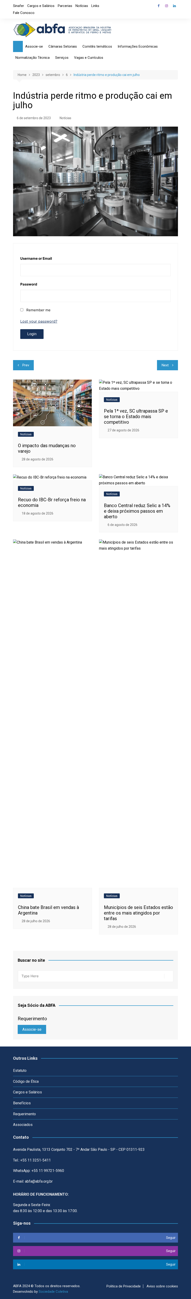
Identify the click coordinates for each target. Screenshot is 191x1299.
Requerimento (24, 1114)
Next (165, 365)
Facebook (158, 5)
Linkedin (174, 5)
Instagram (166, 5)
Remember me (38, 310)
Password (28, 284)
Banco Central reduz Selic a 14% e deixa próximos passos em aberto (137, 511)
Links (95, 6)
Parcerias (65, 6)
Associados (23, 1124)
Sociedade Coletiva (53, 1291)
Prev (25, 365)
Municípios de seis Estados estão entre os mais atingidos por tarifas (138, 913)
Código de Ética (26, 1081)
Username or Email (36, 258)
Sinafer (18, 6)
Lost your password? (38, 321)
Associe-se (31, 1029)
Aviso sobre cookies (162, 1286)
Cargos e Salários (41, 6)
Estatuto (20, 1070)
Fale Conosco (23, 13)
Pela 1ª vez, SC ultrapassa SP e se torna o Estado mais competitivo (136, 416)
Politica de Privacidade (123, 1286)
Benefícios (22, 1103)
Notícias (81, 6)
